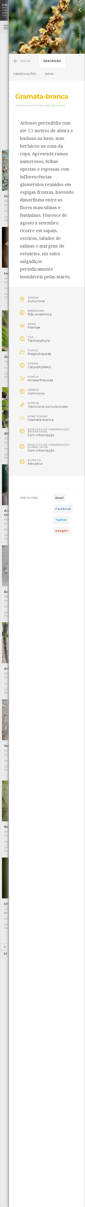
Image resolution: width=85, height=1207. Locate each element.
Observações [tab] (24, 74)
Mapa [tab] (49, 74)
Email (59, 497)
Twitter (61, 519)
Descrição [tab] (52, 61)
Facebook (63, 508)
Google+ (61, 530)
